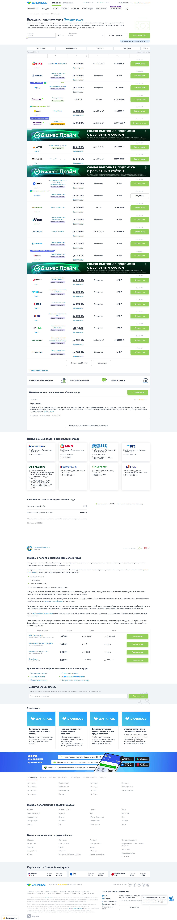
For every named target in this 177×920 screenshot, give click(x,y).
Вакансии (63, 891)
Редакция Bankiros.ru (42, 547)
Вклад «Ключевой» (58, 231)
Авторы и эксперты (51, 891)
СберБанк (30, 840)
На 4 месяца (31, 794)
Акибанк (93, 840)
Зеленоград (125, 2)
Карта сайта (76, 893)
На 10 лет (93, 794)
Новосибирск (32, 817)
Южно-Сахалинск (97, 817)
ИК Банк (93, 851)
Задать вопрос (138, 696)
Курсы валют (33, 9)
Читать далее (49, 411)
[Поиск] (132, 2)
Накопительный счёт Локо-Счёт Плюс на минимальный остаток (58, 182)
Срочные (125, 783)
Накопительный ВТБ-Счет (57, 86)
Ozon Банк (62, 840)
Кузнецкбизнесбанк (129, 840)
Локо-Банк (126, 849)
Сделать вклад (139, 147)
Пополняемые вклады (39, 680)
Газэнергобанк (95, 843)
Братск (92, 810)
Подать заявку (137, 636)
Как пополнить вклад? (39, 673)
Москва (30, 810)
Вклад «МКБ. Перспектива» (58, 63)
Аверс (92, 847)
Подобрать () (139, 35)
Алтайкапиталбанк (97, 854)
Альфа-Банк (31, 843)
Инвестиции (87, 9)
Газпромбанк (32, 851)
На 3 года (93, 786)
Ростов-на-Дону (65, 810)
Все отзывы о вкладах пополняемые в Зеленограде (88, 425)
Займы (65, 9)
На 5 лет (93, 790)
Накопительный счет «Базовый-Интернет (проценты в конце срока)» (58, 338)
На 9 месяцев (64, 790)
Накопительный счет (58, 242)
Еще (144, 48)
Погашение (101, 9)
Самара (61, 817)
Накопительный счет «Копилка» (58, 351)
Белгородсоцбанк (128, 853)
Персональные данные (54, 893)
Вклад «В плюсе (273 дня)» (58, 146)
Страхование (116, 9)
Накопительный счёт (58, 194)
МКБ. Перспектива (36, 635)
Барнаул (62, 813)
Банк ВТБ (30, 847)
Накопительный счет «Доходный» (58, 326)
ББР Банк (125, 857)
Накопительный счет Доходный (58, 74)
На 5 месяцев (64, 783)
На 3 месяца (31, 790)
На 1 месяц (31, 783)
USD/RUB (86, 2)
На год (61, 794)
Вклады (75, 9)
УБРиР (61, 847)
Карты (56, 9)
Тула (91, 813)
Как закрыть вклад (38, 677)
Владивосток (95, 821)
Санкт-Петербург (33, 813)
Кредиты (46, 9)
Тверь (124, 824)
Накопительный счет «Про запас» (58, 314)
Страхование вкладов (70, 673)
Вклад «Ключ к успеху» (57, 159)
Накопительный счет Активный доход (58, 278)
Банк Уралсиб (64, 843)
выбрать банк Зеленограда (42, 613)
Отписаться (85, 891)
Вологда (125, 821)
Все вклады (102, 363)
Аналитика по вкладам (39, 370)
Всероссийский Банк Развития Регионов (133, 845)
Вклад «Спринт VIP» (57, 207)
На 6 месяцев (64, 786)
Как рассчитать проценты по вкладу (75, 680)
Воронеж (62, 821)
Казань (29, 824)
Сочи (123, 817)
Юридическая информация (36, 893)
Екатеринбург (32, 821)
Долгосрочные (127, 786)
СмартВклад (58, 111)
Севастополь (95, 824)
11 (37, 151)
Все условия (139, 196)
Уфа (60, 824)
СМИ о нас (39, 891)
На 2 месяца (31, 786)
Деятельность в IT (88, 893)
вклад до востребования (53, 601)
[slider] (27, 38)
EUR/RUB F (101, 2)
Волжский (125, 813)
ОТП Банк (62, 851)
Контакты (67, 893)
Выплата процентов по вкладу (73, 677)
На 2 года (93, 783)
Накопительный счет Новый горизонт (58, 218)
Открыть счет (139, 183)
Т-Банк (29, 854)
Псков (124, 810)
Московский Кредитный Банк (70, 854)
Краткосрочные (127, 790)
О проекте (30, 891)
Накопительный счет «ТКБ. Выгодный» (58, 290)
